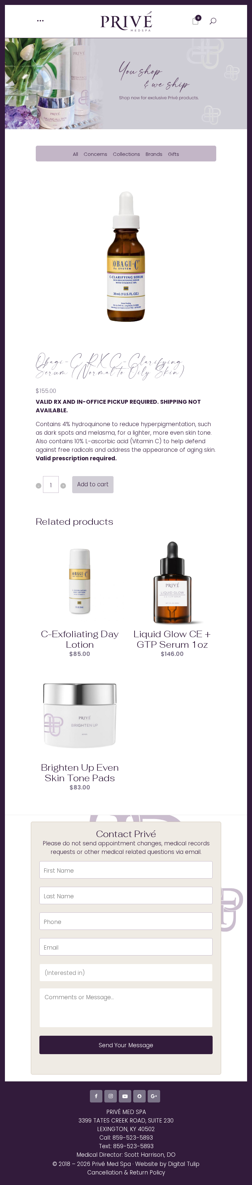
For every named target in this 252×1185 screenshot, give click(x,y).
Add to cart (93, 484)
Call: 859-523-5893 (126, 1138)
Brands (154, 154)
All (75, 154)
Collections (126, 154)
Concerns (95, 154)
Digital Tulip (184, 1164)
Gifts (173, 154)
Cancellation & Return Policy (126, 1172)
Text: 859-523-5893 (126, 1146)
